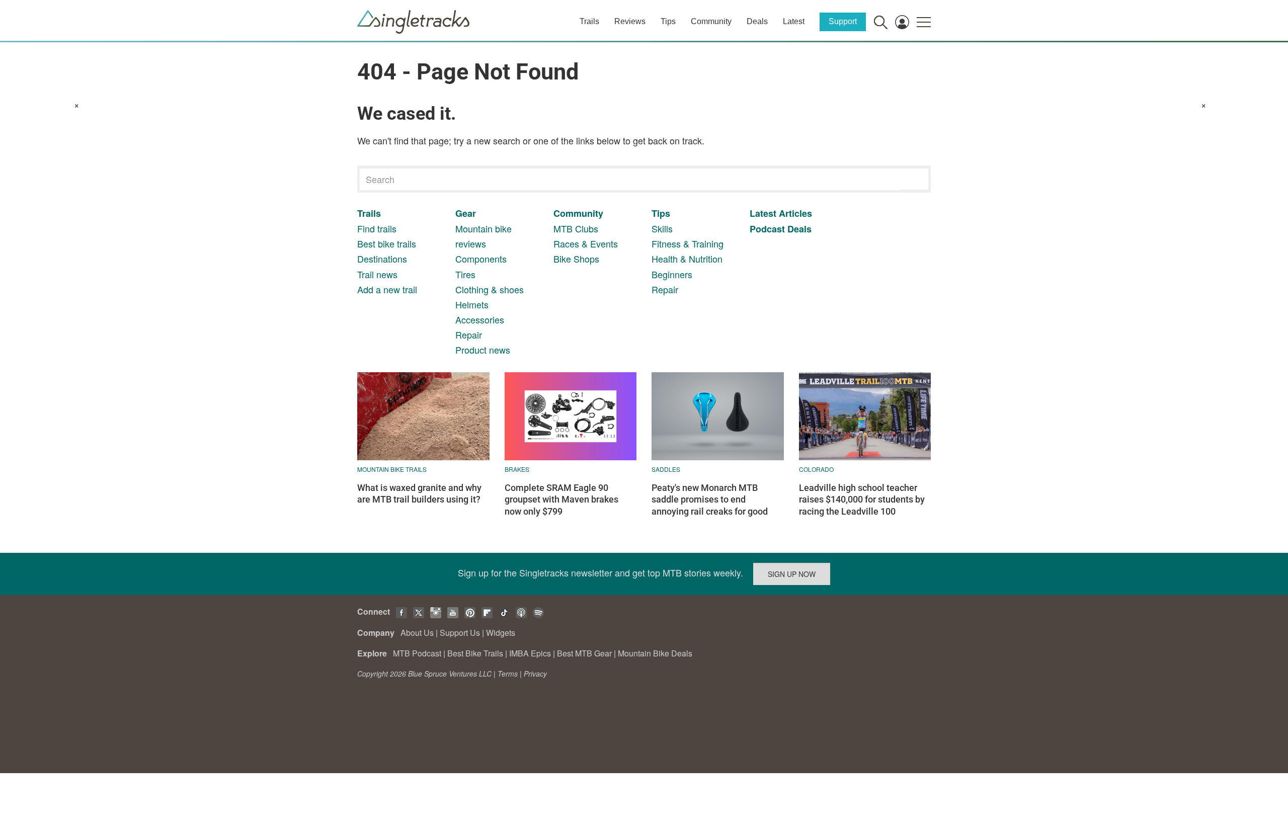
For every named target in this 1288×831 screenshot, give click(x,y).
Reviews (630, 21)
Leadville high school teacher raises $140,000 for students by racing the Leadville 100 (862, 499)
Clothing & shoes (489, 289)
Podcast (767, 228)
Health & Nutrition (687, 258)
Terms (508, 674)
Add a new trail (387, 289)
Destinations (382, 258)
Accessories (479, 319)
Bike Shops (576, 258)
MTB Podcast (417, 653)
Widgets (500, 632)
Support (843, 21)
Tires (465, 274)
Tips (668, 21)
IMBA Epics (530, 653)
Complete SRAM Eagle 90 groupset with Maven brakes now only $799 (561, 499)
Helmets (472, 304)
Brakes (517, 469)
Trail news (377, 274)
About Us (417, 632)
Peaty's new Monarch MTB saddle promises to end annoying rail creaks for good (710, 499)
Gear (465, 213)
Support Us (460, 632)
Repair (468, 334)
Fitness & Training (687, 243)
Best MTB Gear (584, 653)
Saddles (666, 469)
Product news (482, 349)
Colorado (816, 469)
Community (711, 21)
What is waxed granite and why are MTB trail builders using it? (419, 493)
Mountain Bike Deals (655, 653)
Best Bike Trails (475, 653)
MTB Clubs (575, 228)
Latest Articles (781, 213)
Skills (662, 228)
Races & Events (585, 243)
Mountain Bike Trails (392, 469)
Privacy (535, 674)
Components (481, 258)
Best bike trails (386, 243)
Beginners (672, 274)
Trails (589, 21)
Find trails (376, 228)
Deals (757, 21)
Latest (793, 21)
